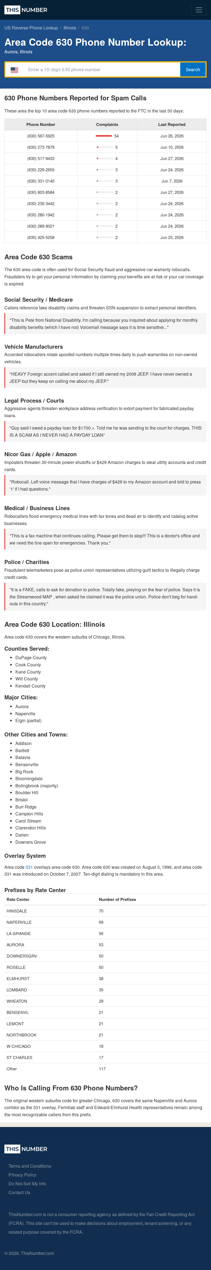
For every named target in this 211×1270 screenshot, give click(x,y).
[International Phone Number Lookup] (25, 10)
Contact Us (19, 1192)
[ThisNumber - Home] (25, 1151)
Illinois (69, 27)
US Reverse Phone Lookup (31, 27)
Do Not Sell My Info (27, 1183)
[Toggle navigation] (199, 9)
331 (30, 867)
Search (193, 69)
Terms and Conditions (30, 1166)
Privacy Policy (22, 1175)
